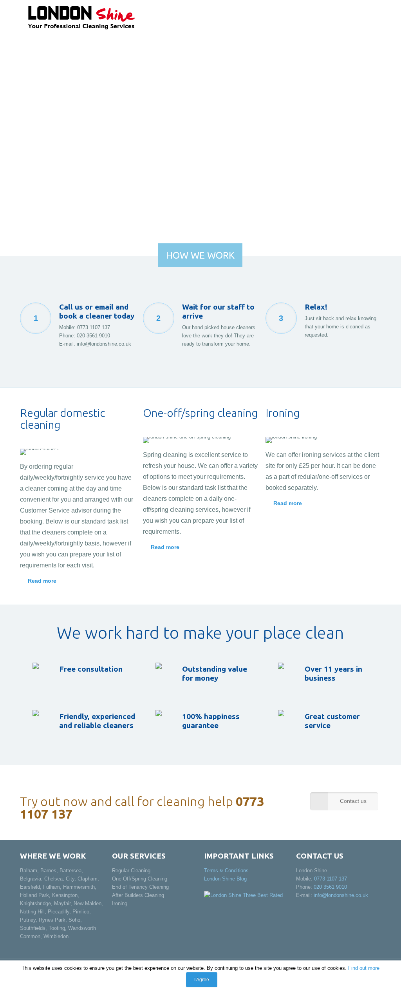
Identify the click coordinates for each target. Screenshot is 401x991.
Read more (42, 581)
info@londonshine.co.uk (104, 344)
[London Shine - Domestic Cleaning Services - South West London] (81, 17)
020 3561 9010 (93, 336)
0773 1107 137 (93, 327)
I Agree (201, 979)
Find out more (363, 968)
